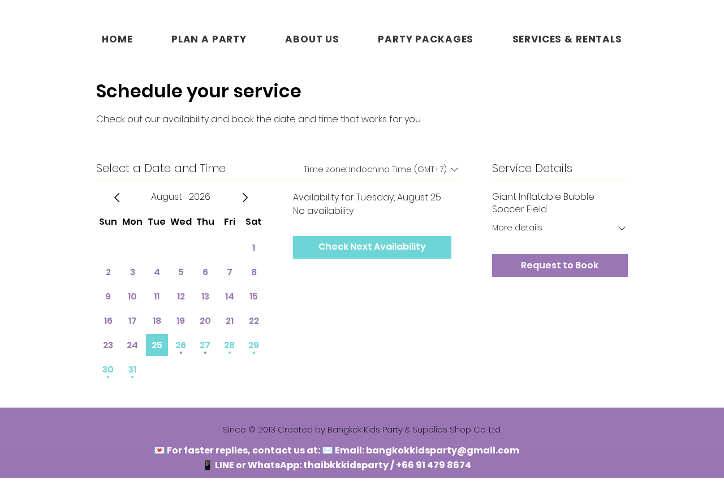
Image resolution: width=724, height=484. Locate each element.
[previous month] (117, 197)
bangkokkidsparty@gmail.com (442, 450)
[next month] (245, 197)
